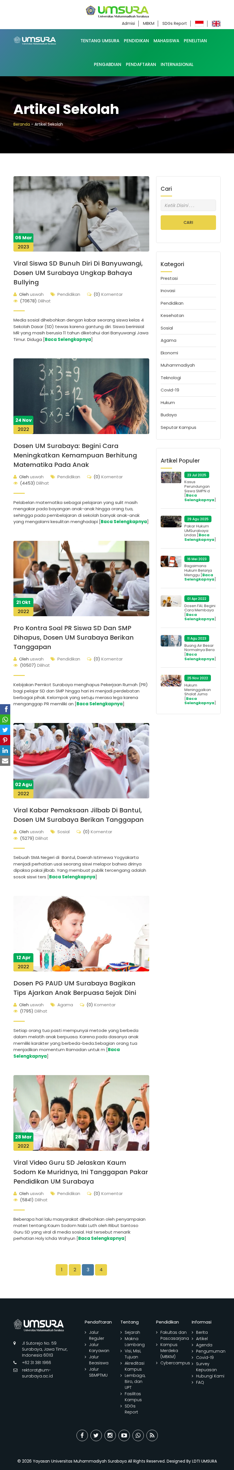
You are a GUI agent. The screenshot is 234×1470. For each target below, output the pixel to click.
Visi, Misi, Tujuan (133, 1354)
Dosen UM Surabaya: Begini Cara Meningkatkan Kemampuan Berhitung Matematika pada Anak (75, 455)
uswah (31, 294)
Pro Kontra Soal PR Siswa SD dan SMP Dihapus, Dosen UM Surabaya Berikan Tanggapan (73, 637)
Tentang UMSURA (99, 41)
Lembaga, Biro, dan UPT (135, 1381)
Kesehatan (172, 315)
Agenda (204, 1345)
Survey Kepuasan (206, 1367)
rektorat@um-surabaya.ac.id (37, 1373)
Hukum (168, 402)
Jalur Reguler (96, 1335)
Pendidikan (136, 41)
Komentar (108, 294)
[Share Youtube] (124, 1435)
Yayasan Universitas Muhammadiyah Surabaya (80, 1461)
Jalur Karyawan (99, 1347)
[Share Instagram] (110, 1435)
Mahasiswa (166, 41)
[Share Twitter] (96, 1435)
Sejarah (132, 1332)
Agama (65, 1005)
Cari (188, 222)
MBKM (148, 23)
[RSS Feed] (152, 1435)
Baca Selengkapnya (68, 339)
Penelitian (195, 41)
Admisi (128, 23)
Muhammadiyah (178, 365)
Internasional (177, 64)
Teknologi (171, 378)
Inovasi (168, 291)
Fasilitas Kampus (133, 1397)
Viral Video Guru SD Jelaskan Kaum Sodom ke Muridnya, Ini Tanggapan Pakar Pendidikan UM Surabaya (80, 1172)
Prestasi (169, 278)
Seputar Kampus (178, 427)
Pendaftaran (141, 64)
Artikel (202, 1339)
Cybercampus (175, 1363)
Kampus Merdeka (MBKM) (169, 1350)
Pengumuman (210, 1351)
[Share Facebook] (82, 1435)
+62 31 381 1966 (36, 1362)
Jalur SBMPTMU (98, 1372)
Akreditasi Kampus (134, 1366)
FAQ (200, 1382)
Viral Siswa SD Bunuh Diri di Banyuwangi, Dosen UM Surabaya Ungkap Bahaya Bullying (78, 273)
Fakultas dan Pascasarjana (174, 1335)
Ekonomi (169, 353)
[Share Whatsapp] (138, 1435)
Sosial (63, 832)
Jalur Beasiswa (98, 1360)
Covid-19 (170, 390)
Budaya (169, 415)
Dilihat (35, 301)
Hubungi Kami (210, 1376)
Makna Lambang (135, 1342)
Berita (202, 1332)
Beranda (21, 124)
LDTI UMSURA (204, 1461)
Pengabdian (107, 64)
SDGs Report (174, 23)
